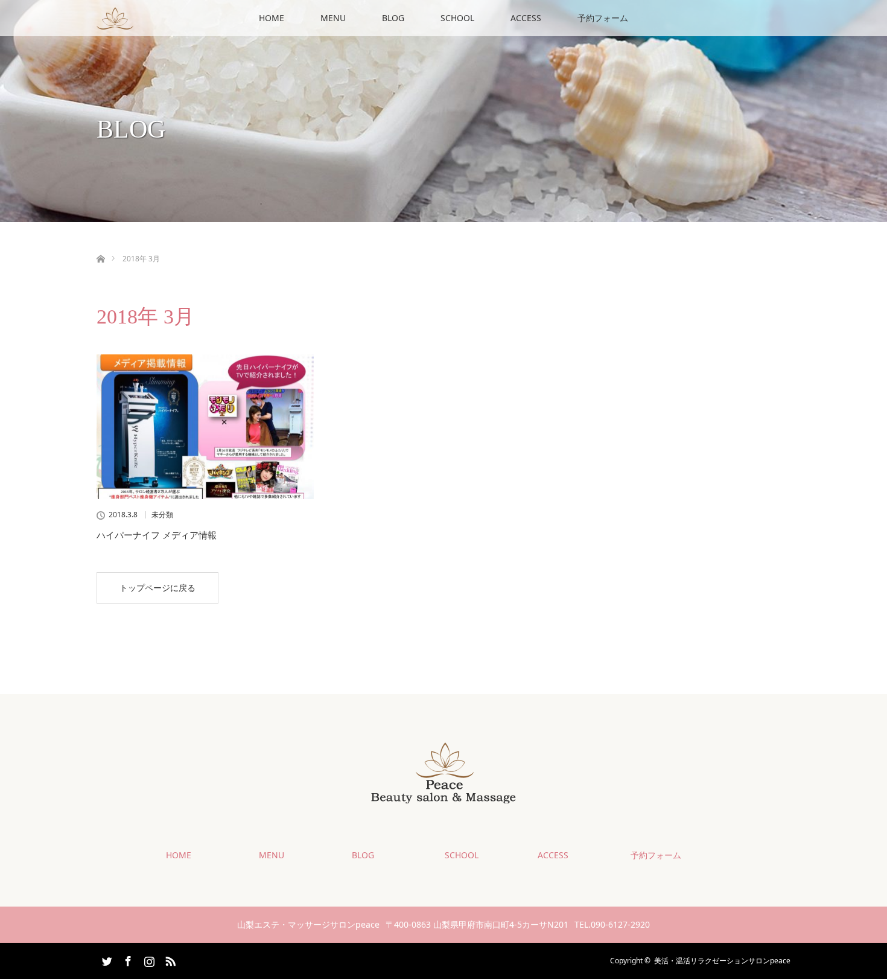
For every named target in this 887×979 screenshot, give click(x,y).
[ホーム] (100, 244)
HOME (271, 18)
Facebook (127, 959)
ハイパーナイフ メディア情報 (157, 535)
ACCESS (525, 18)
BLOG (393, 18)
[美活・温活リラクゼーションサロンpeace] (443, 794)
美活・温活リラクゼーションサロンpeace (722, 960)
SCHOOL (457, 18)
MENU (333, 18)
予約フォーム (602, 18)
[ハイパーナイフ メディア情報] (205, 426)
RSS (169, 959)
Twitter (106, 959)
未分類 (162, 514)
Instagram (148, 959)
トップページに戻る (157, 587)
